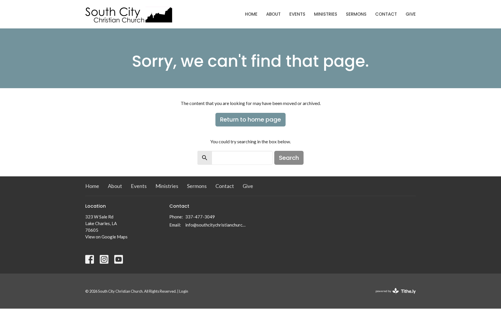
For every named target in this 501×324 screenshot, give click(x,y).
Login (183, 291)
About (273, 14)
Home (251, 14)
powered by (392, 296)
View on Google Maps (106, 236)
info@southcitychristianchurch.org (216, 224)
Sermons (356, 14)
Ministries (325, 14)
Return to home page (250, 119)
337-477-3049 (200, 216)
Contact (386, 14)
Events (297, 14)
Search (289, 158)
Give (411, 14)
